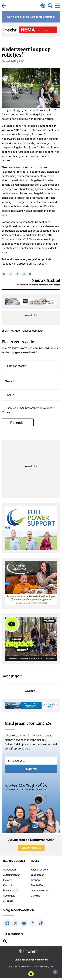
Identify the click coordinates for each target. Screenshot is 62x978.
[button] (4, 274)
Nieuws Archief (46, 280)
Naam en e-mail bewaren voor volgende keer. (30, 410)
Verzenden (17, 423)
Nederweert (22, 285)
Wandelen (33, 285)
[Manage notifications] (55, 971)
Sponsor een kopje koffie (26, 785)
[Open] (57, 5)
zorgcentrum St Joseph (49, 285)
